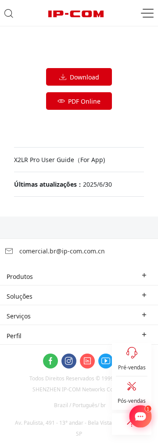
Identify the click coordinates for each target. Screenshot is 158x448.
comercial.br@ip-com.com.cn (61, 251)
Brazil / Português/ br (80, 405)
